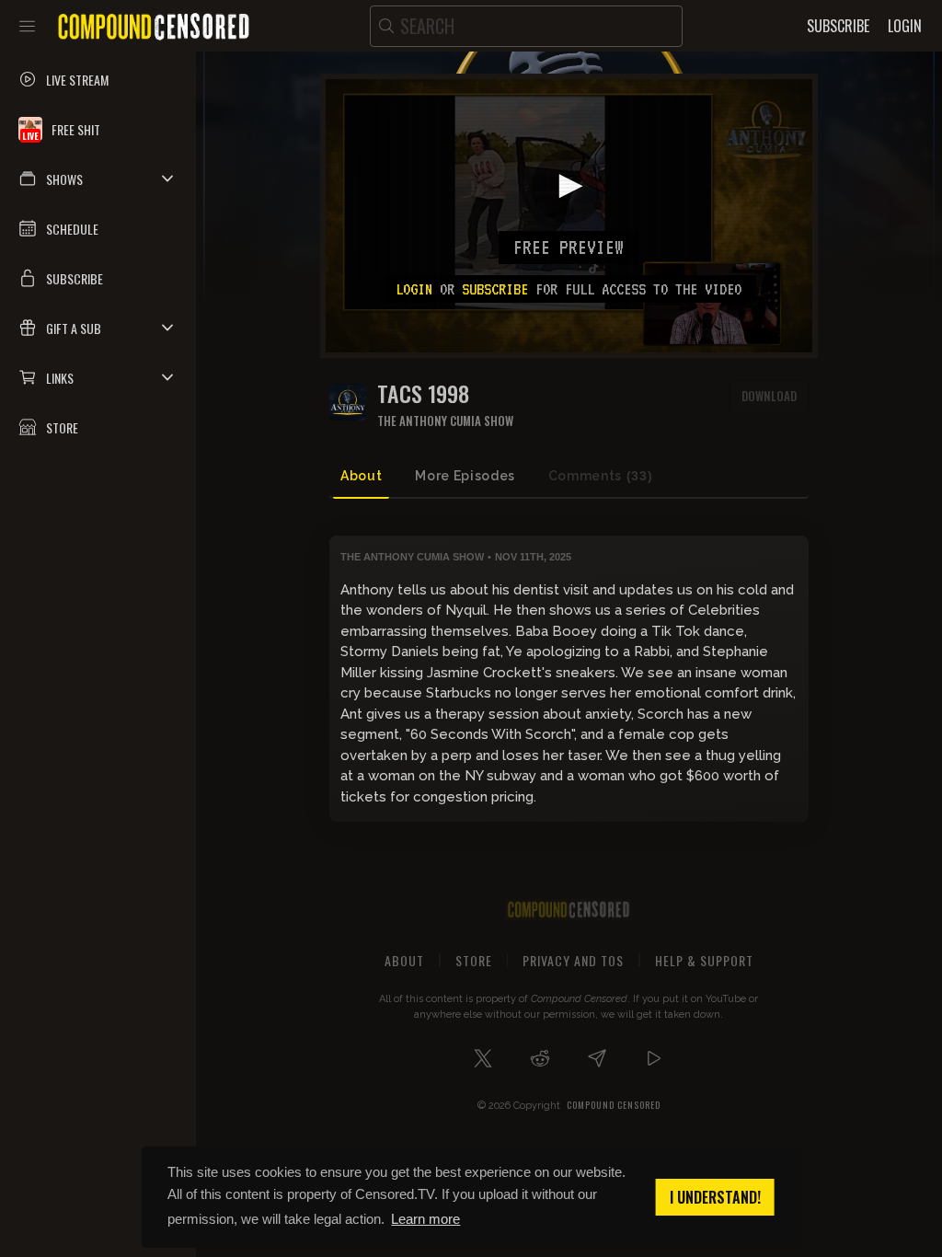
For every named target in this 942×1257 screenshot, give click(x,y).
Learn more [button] (425, 1219)
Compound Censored (614, 1105)
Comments (600, 475)
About (361, 475)
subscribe (495, 289)
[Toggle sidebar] (27, 25)
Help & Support (704, 960)
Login (414, 289)
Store (473, 960)
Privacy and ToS (573, 960)
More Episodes (464, 475)
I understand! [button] (715, 1197)
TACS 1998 (423, 393)
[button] (98, 178)
